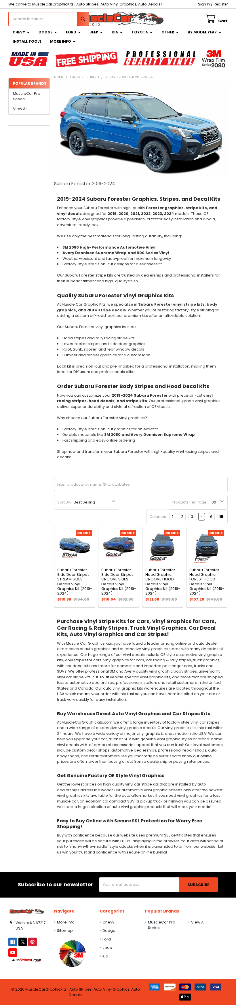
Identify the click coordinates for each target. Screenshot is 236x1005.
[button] (72, 953)
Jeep (94, 32)
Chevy (19, 32)
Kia (115, 32)
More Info (60, 41)
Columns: (158, 516)
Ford (71, 32)
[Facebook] (12, 942)
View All (20, 108)
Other (167, 32)
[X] (22, 942)
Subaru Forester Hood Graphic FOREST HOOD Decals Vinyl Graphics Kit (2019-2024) (206, 581)
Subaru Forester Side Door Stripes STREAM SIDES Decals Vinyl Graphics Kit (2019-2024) (74, 581)
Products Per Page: (190, 502)
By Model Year (202, 32)
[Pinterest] (32, 942)
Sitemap (65, 930)
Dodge (45, 32)
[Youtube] (12, 952)
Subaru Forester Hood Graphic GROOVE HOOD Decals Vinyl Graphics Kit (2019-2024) (162, 581)
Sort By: (64, 502)
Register (221, 4)
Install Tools (27, 41)
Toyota (140, 32)
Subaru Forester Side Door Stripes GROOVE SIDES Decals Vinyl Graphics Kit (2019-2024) (118, 581)
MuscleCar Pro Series (26, 96)
